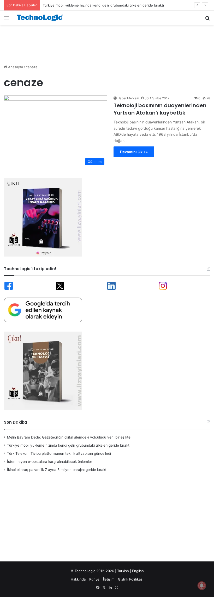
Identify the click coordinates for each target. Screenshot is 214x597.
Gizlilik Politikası (130, 579)
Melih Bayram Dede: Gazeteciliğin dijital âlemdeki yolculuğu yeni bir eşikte (68, 437)
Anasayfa (15, 67)
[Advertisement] (107, 42)
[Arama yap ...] (207, 20)
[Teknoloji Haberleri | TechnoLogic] (42, 17)
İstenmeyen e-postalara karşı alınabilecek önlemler (49, 461)
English (138, 571)
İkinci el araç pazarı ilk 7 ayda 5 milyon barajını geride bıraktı (57, 470)
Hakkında (78, 579)
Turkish (123, 571)
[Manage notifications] (202, 585)
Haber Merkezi (128, 98)
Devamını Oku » (134, 152)
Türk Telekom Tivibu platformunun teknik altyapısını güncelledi (59, 453)
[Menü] (6, 20)
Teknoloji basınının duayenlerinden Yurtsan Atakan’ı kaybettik (160, 109)
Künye (94, 579)
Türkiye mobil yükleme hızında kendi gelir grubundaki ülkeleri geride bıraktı (103, 5)
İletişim (108, 579)
